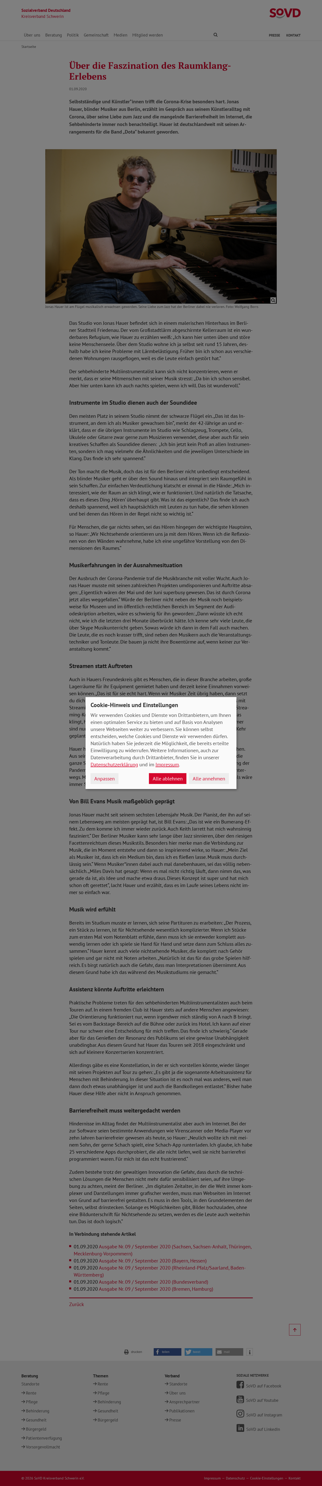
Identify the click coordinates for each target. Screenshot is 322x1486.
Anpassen (104, 778)
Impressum (167, 764)
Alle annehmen (209, 778)
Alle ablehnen (168, 778)
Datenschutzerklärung (114, 764)
